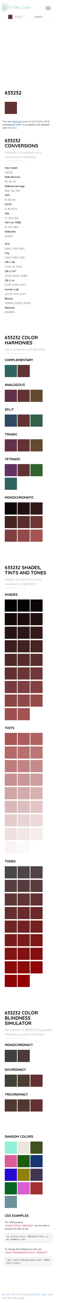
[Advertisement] (28, 51)
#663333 (12, 127)
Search (38, 16)
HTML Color (40, 1294)
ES (8, 1294)
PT (17, 1294)
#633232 (17, 121)
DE (3, 1294)
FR (13, 1294)
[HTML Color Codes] (18, 4)
